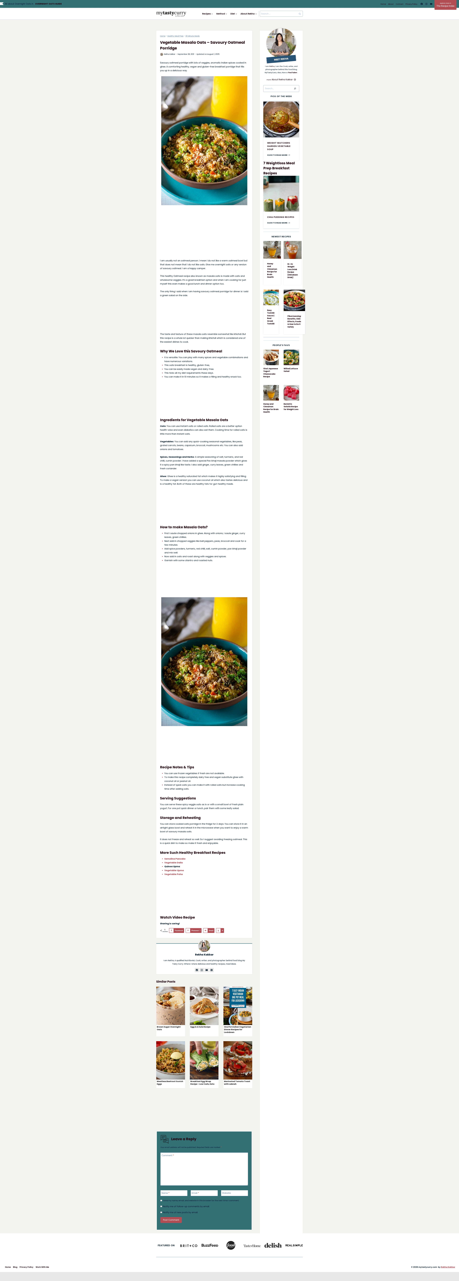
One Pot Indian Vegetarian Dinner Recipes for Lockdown (237, 1030)
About (391, 4)
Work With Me (42, 1267)
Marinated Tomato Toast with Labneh (237, 1082)
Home (383, 4)
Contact (399, 4)
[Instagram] (426, 4)
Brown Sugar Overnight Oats (169, 1028)
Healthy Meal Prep (175, 36)
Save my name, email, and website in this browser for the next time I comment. (201, 1200)
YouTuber (293, 72)
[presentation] (170, 1006)
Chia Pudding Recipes (280, 217)
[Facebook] (422, 4)
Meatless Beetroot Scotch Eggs (170, 1082)
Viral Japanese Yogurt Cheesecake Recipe (270, 372)
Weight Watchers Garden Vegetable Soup (279, 146)
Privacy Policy (411, 4)
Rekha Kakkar (169, 54)
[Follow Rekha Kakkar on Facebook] (197, 970)
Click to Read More (278, 155)
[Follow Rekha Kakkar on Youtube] (207, 970)
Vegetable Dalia (173, 862)
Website (226, 1193)
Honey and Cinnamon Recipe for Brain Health (272, 270)
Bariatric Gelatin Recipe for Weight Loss (291, 407)
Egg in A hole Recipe (200, 1027)
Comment (167, 1155)
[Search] (295, 88)
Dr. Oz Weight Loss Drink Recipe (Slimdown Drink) (292, 271)
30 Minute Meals (192, 36)
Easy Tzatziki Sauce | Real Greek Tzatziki (270, 317)
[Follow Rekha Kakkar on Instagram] (202, 970)
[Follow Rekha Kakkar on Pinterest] (211, 970)
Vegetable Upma (174, 870)
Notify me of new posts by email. (180, 1212)
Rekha (272, 66)
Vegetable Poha (173, 874)
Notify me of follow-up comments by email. (186, 1206)
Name (165, 1193)
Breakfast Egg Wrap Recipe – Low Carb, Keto (202, 1082)
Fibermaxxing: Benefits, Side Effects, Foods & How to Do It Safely (294, 321)
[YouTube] (431, 4)
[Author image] (161, 54)
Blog (15, 1267)
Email (195, 1193)
